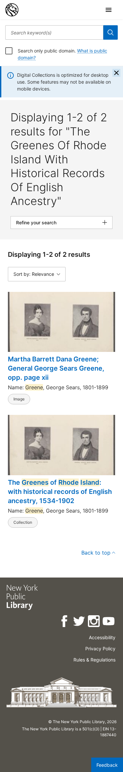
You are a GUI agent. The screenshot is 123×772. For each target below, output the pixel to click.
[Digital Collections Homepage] (11, 9)
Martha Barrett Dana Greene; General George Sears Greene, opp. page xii (56, 368)
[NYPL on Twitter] (79, 622)
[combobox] (54, 32)
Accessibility (102, 637)
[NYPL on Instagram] (94, 622)
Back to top (96, 552)
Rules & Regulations (94, 659)
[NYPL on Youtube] (109, 622)
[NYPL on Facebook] (64, 622)
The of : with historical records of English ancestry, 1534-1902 (60, 491)
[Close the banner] (116, 73)
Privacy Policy (100, 648)
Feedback (107, 765)
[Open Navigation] (108, 10)
